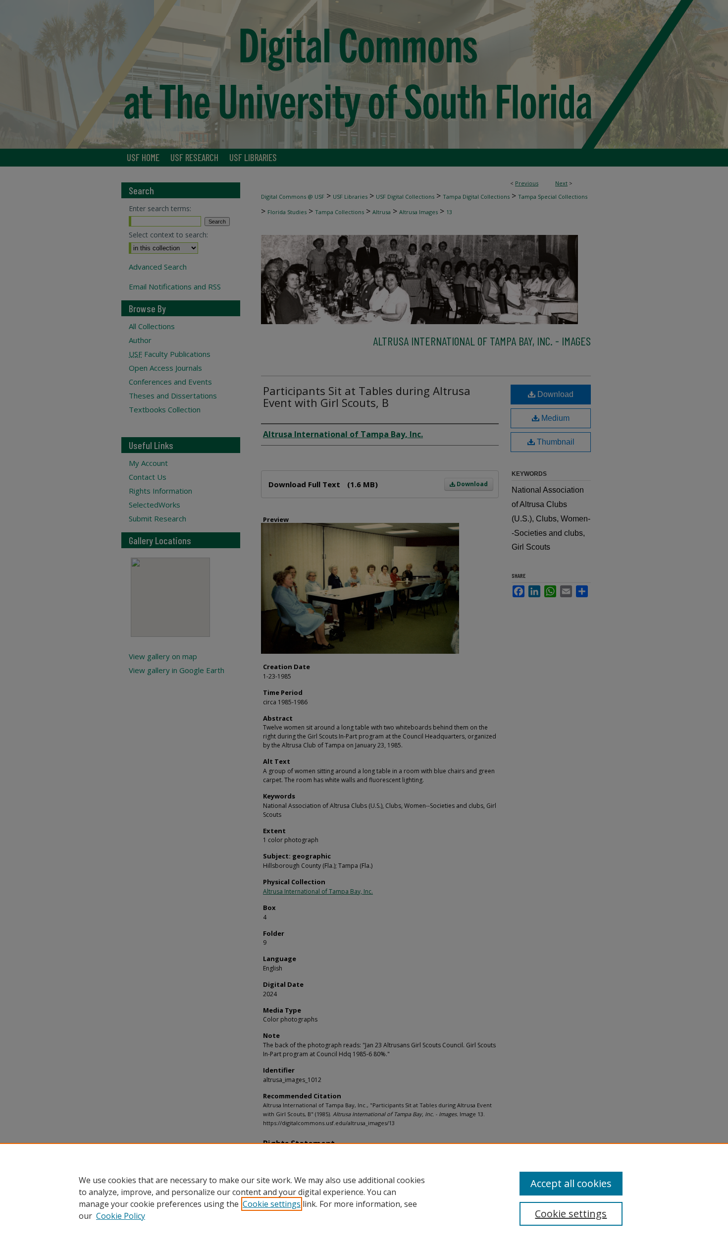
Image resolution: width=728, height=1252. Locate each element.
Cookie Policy (120, 1215)
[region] (364, 1197)
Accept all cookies (571, 1183)
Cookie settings (272, 1203)
